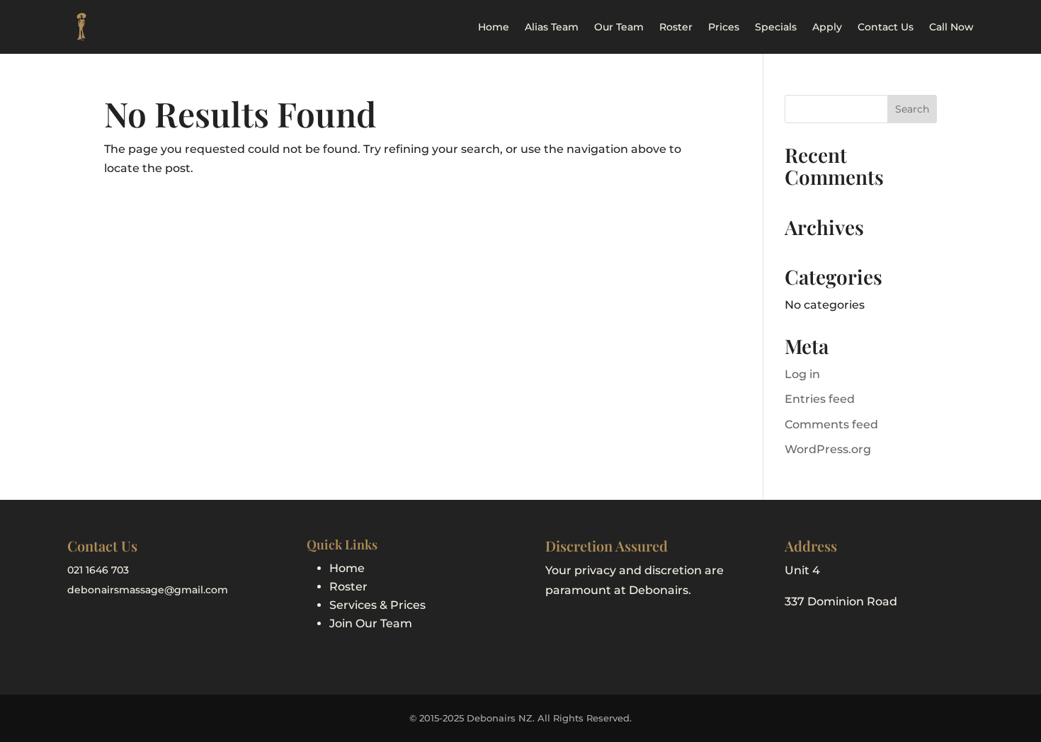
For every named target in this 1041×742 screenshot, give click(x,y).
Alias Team (552, 27)
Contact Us (886, 27)
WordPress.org (828, 449)
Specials (776, 27)
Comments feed (831, 424)
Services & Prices (377, 605)
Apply (827, 27)
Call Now (951, 27)
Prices (723, 27)
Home (493, 27)
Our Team (619, 27)
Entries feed (820, 399)
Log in (802, 374)
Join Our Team (370, 623)
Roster (676, 27)
